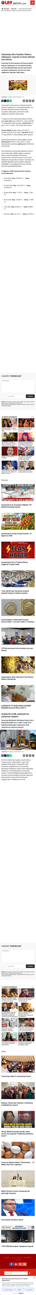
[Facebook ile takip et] (11, 1264)
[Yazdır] (24, 101)
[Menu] (32, 2)
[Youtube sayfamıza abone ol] (16, 1264)
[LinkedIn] (8, 101)
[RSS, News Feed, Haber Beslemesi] (24, 1264)
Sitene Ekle (18, 1259)
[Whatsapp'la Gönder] (10, 101)
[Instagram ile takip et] (20, 1264)
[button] (27, 101)
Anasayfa (6, 8)
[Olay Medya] (13, 2)
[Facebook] (2, 101)
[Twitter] (5, 101)
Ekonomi (13, 8)
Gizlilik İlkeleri (27, 1257)
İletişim (19, 1257)
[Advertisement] (18, 32)
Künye (13, 1257)
